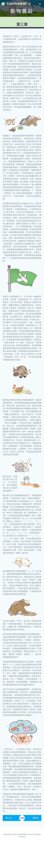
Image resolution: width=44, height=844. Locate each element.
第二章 (8, 818)
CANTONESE (17, 4)
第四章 (35, 818)
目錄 (22, 818)
